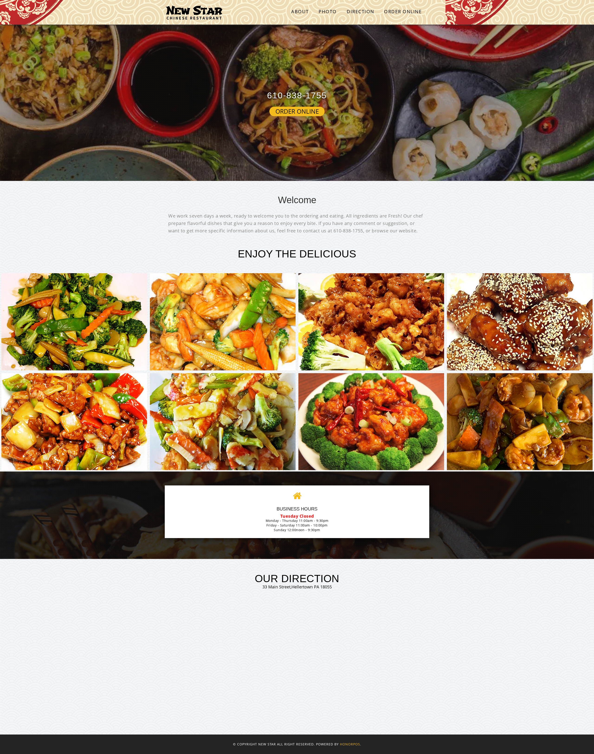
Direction (360, 11)
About (300, 11)
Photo (328, 11)
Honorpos (350, 744)
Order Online (403, 11)
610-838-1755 (297, 95)
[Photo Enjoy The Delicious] (74, 321)
